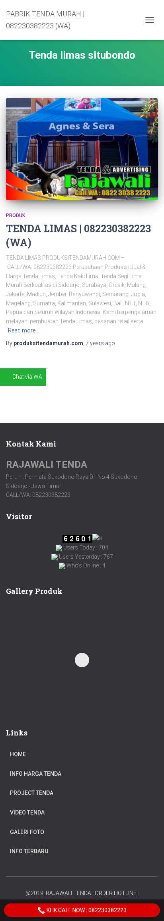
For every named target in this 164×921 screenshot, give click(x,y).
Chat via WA (27, 377)
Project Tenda (31, 793)
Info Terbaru (29, 851)
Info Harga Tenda (35, 774)
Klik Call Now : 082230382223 (86, 910)
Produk (15, 215)
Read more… (23, 330)
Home (18, 754)
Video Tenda (27, 812)
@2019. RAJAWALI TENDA (58, 893)
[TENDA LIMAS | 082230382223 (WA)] (82, 149)
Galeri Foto (27, 832)
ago (100, 343)
